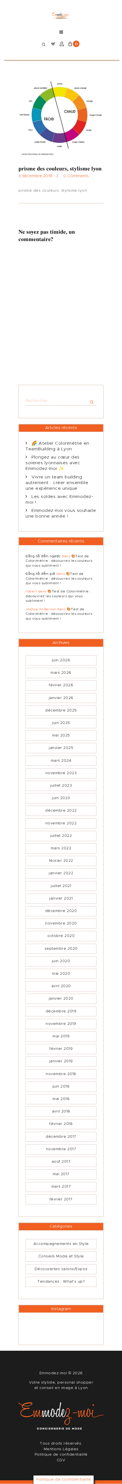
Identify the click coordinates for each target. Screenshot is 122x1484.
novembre (61, 773)
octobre (61, 936)
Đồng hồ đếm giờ (40, 573)
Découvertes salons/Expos (61, 1269)
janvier (61, 698)
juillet (61, 786)
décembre (61, 710)
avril (61, 986)
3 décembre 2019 (35, 176)
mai (61, 735)
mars (61, 673)
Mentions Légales (61, 1449)
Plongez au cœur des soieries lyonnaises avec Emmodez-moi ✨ (53, 463)
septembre (61, 949)
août (61, 1162)
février (61, 685)
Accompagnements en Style (61, 1244)
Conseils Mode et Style (61, 1256)
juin (61, 660)
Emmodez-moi (53, 1373)
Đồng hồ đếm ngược (43, 556)
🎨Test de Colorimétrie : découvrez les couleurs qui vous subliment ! (59, 560)
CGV (61, 1460)
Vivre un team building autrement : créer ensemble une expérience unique (57, 483)
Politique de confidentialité (61, 1454)
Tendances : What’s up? (61, 1282)
